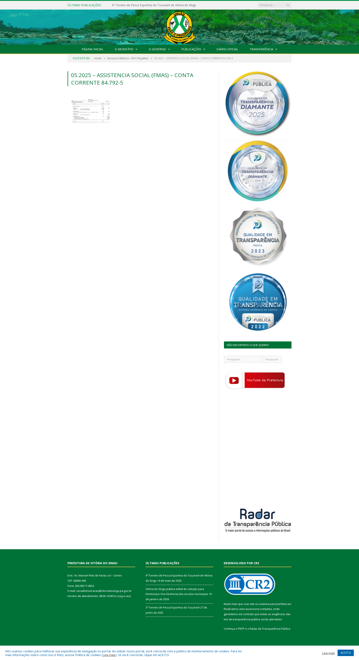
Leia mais (109, 655)
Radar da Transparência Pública (270, 628)
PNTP (241, 628)
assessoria (252, 609)
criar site (249, 604)
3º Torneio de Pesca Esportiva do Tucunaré (173, 607)
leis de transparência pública (242, 619)
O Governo (157, 49)
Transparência (261, 49)
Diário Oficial (227, 49)
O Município (124, 49)
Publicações (191, 49)
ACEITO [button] (346, 653)
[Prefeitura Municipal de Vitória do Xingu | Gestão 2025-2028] (179, 26)
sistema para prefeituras (275, 604)
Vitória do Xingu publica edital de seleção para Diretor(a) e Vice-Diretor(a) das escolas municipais (159, 5)
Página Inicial (92, 49)
